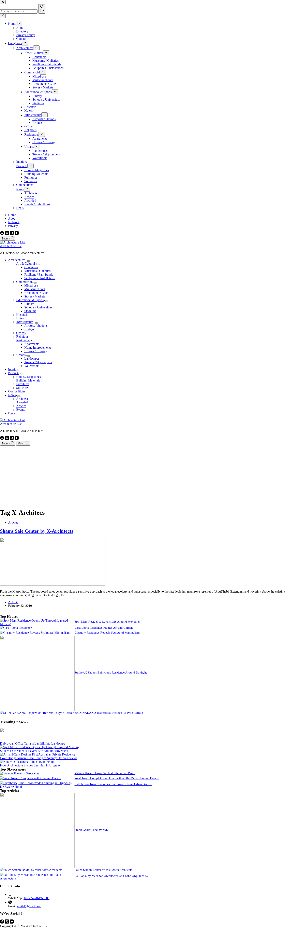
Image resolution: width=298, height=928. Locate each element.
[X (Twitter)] (7, 234)
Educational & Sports (30, 300)
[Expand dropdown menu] (28, 261)
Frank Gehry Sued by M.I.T (92, 829)
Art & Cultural (25, 263)
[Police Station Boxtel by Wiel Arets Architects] (31, 870)
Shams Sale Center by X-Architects (36, 531)
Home (12, 215)
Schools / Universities (38, 307)
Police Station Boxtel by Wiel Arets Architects (103, 869)
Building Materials (28, 380)
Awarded (22, 402)
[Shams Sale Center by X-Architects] (52, 584)
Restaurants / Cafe (36, 292)
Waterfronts (31, 366)
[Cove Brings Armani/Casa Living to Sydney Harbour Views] (37, 754)
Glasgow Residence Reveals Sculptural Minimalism (107, 632)
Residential (23, 340)
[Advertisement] (149, 476)
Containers (31, 267)
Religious (22, 336)
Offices (21, 333)
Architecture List (10, 246)
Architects (22, 398)
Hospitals (22, 314)
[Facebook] (2, 234)
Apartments (31, 344)
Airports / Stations (35, 325)
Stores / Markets (34, 296)
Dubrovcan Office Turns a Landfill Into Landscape (32, 743)
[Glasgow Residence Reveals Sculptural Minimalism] (35, 632)
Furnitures (22, 384)
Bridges (29, 329)
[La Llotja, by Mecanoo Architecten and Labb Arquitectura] (37, 878)
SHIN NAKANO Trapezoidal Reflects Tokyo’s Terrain (109, 712)
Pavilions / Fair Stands (38, 274)
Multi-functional (34, 289)
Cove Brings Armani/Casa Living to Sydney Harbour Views (38, 758)
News (12, 395)
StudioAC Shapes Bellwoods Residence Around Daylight (111, 672)
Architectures (16, 260)
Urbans (21, 355)
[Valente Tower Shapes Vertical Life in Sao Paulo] (19, 773)
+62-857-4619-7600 (36, 898)
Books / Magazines (28, 376)
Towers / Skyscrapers (38, 362)
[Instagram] (12, 234)
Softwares (22, 387)
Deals (11, 413)
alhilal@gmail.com (29, 906)
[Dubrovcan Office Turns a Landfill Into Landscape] (10, 740)
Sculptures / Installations (39, 278)
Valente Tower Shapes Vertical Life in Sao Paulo (105, 773)
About (12, 218)
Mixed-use (31, 285)
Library (29, 303)
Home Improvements (37, 347)
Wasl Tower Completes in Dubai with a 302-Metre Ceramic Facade (117, 778)
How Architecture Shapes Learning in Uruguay (30, 765)
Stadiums (30, 311)
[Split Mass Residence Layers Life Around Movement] (37, 624)
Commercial (24, 281)
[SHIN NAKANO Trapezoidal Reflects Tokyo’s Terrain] (37, 713)
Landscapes (31, 358)
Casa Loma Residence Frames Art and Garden (104, 627)
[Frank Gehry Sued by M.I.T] (37, 867)
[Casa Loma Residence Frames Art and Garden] (16, 627)
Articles (21, 406)
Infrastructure (24, 322)
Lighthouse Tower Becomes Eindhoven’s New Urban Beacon (113, 784)
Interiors (13, 369)
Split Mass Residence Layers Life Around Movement (108, 621)
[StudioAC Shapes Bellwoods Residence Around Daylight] (37, 710)
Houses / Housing (35, 351)
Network (13, 222)
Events (20, 409)
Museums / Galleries (37, 271)
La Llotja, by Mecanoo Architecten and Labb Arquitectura (111, 875)
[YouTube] (17, 234)
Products (13, 373)
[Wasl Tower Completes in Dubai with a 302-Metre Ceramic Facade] (30, 778)
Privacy (13, 225)
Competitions (16, 391)
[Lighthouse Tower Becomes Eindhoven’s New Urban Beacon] (37, 786)
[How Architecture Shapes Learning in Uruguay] (27, 761)
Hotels (20, 318)
